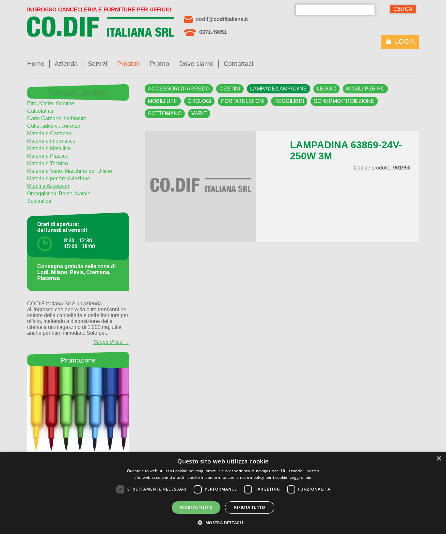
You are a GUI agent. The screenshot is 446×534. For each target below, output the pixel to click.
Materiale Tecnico (47, 163)
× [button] (438, 458)
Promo (159, 63)
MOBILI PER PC (365, 88)
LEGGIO (326, 88)
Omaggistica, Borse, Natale (58, 193)
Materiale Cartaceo (49, 133)
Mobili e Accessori (48, 186)
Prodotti (128, 63)
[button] (222, 522)
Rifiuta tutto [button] (249, 507)
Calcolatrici (40, 111)
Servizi (97, 63)
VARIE (199, 113)
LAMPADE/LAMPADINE (278, 88)
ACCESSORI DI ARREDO (179, 88)
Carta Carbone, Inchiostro (57, 118)
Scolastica (39, 201)
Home (35, 63)
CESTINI (229, 88)
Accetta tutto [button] (196, 507)
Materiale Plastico (48, 156)
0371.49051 (213, 32)
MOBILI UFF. (163, 101)
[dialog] (223, 493)
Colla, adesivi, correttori (54, 126)
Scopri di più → (111, 342)
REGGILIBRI (289, 101)
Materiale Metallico (49, 148)
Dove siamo (196, 63)
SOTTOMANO (165, 113)
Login (405, 41)
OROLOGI (199, 101)
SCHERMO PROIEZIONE (344, 101)
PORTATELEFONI (242, 101)
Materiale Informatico (51, 141)
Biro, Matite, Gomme (50, 103)
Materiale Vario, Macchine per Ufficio (69, 171)
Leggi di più (300, 477)
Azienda (66, 63)
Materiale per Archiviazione (58, 178)
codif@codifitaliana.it (222, 19)
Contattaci (238, 63)
